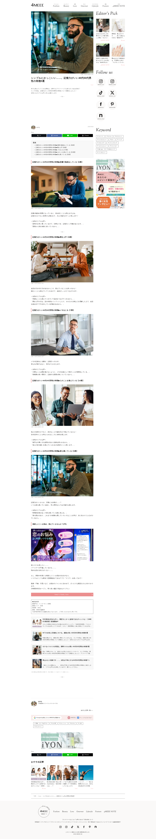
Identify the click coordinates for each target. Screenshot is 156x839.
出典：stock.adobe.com (87, 74)
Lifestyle (89, 811)
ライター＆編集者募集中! (114, 822)
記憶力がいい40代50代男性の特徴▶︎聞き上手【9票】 (51, 147)
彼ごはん (101, 149)
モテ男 (54, 723)
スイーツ (101, 136)
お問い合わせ (79, 819)
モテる (73, 723)
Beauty (65, 811)
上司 (80, 723)
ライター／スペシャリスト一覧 (82, 822)
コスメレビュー (103, 146)
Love (72, 811)
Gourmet (80, 811)
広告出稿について (88, 819)
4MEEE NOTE (110, 811)
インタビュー (102, 152)
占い (112, 139)
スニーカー (114, 146)
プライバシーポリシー (56, 822)
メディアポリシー (45, 822)
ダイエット (119, 136)
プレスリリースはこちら (68, 819)
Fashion (56, 811)
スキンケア (101, 142)
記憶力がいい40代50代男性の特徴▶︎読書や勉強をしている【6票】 (55, 145)
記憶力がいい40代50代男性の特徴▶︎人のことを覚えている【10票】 (56, 152)
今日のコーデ (111, 149)
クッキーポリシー (67, 822)
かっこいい (63, 723)
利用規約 (37, 822)
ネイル (109, 136)
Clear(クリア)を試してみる (62, 594)
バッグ (120, 139)
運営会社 (93, 822)
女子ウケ (45, 723)
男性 (37, 723)
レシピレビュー (103, 139)
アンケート (39, 726)
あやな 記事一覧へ (86, 710)
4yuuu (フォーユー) (101, 822)
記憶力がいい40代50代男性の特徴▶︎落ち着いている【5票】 (53, 154)
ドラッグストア (113, 142)
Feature (98, 811)
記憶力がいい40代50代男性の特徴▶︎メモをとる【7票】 (52, 149)
